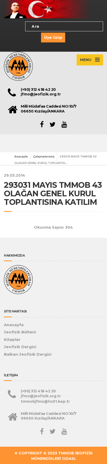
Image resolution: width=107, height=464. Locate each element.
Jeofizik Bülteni (20, 332)
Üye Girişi (53, 37)
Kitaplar (12, 339)
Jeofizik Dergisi (20, 346)
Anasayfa (21, 156)
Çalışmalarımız (44, 156)
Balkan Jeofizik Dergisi (27, 354)
